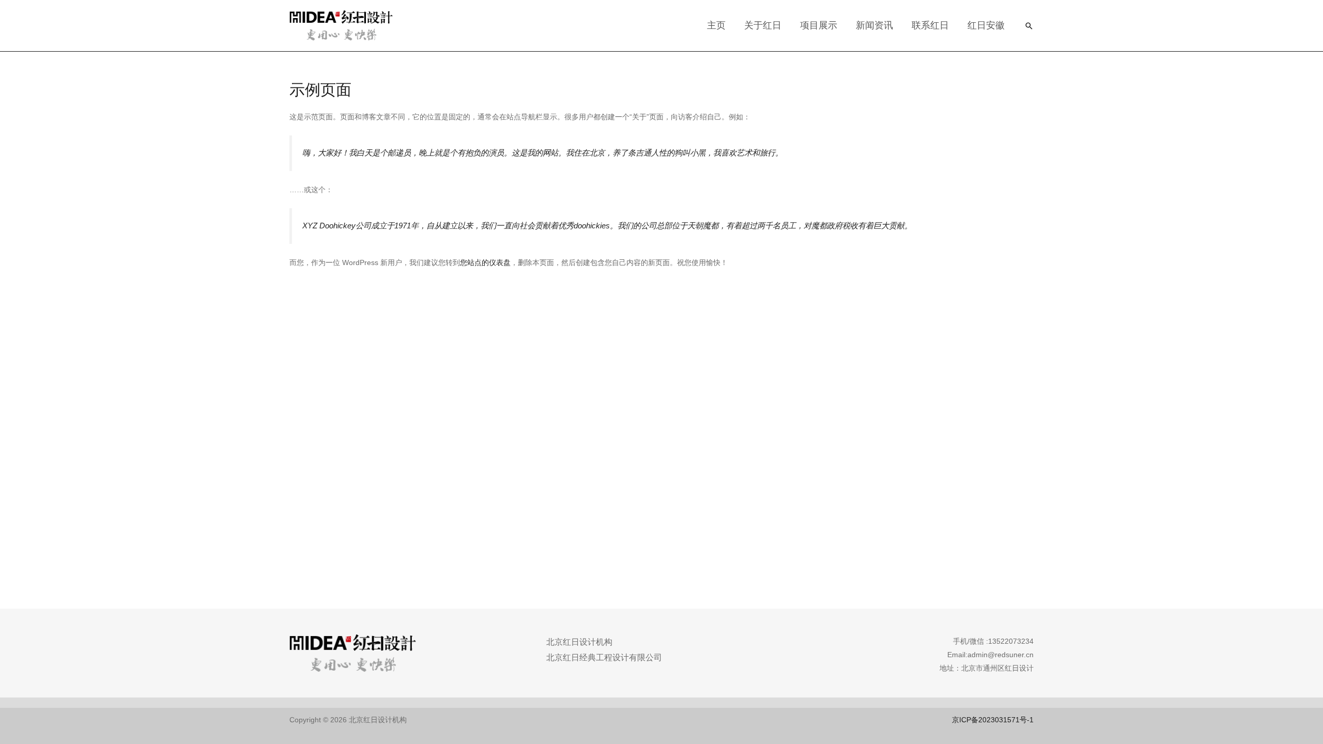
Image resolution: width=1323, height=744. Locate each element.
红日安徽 (986, 25)
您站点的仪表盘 (485, 262)
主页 (716, 25)
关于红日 (762, 25)
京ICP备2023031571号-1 (993, 720)
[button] (1029, 25)
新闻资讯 (874, 25)
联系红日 (930, 25)
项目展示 (818, 25)
